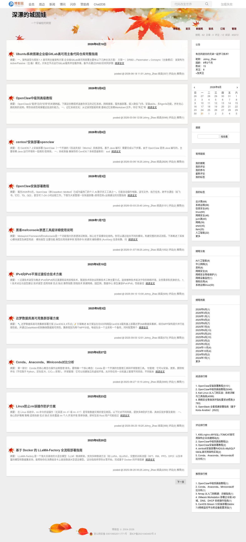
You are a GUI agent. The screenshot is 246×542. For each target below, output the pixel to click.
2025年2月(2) (203, 344)
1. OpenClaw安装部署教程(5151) (213, 385)
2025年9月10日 (97, 264)
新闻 (52, 4)
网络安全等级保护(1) (206, 274)
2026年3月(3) (203, 312)
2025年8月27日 (97, 352)
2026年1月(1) (203, 316)
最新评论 (200, 173)
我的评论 (200, 166)
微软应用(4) (202, 281)
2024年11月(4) (203, 347)
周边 (42, 4)
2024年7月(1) (203, 357)
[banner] (15, 4)
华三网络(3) (202, 264)
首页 (188, 28)
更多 (198, 236)
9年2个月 (208, 62)
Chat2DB (99, 4)
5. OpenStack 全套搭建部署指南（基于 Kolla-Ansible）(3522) (216, 408)
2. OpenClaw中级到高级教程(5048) (214, 389)
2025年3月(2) (203, 340)
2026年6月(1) (203, 309)
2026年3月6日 (97, 132)
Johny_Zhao (209, 59)
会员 (31, 4)
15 (204, 66)
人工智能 (202, 232)
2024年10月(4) (203, 350)
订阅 (222, 28)
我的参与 (200, 170)
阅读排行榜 (201, 376)
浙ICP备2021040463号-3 (143, 533)
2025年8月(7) (203, 323)
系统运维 (202, 204)
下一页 (180, 481)
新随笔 (199, 28)
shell (200, 225)
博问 (63, 4)
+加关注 (200, 73)
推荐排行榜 (201, 473)
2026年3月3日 (97, 176)
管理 (234, 28)
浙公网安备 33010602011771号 (110, 533)
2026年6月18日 (97, 44)
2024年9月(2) (203, 354)
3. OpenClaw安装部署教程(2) (211, 444)
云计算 (201, 201)
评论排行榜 (201, 425)
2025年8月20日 (97, 440)
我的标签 (200, 177)
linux (200, 211)
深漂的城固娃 (29, 15)
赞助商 (85, 4)
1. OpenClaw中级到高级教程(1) (212, 483)
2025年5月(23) (203, 333)
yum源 (201, 218)
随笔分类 (200, 251)
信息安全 (202, 208)
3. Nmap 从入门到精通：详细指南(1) (214, 493)
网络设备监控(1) (204, 277)
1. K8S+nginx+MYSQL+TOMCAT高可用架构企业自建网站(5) (215, 436)
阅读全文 (119, 63)
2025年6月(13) (203, 330)
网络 (200, 222)
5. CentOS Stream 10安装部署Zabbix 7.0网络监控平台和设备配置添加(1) (215, 505)
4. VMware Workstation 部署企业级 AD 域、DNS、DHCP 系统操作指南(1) (216, 498)
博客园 (176, 28)
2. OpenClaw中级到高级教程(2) (212, 441)
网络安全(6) (202, 271)
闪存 (73, 4)
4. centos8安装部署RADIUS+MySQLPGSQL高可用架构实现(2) (215, 450)
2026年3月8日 (97, 88)
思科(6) (199, 267)
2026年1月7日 (97, 220)
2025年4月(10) (203, 337)
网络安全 (202, 215)
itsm (200, 229)
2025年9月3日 (97, 308)
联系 (211, 28)
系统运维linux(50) (205, 284)
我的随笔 (200, 163)
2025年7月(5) (203, 326)
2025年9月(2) (203, 319)
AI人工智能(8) (203, 260)
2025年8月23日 (97, 396)
